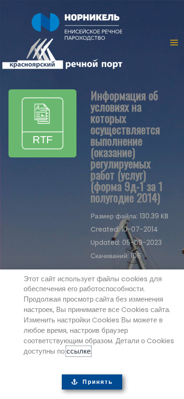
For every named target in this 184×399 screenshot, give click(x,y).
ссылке (79, 351)
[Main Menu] (174, 42)
